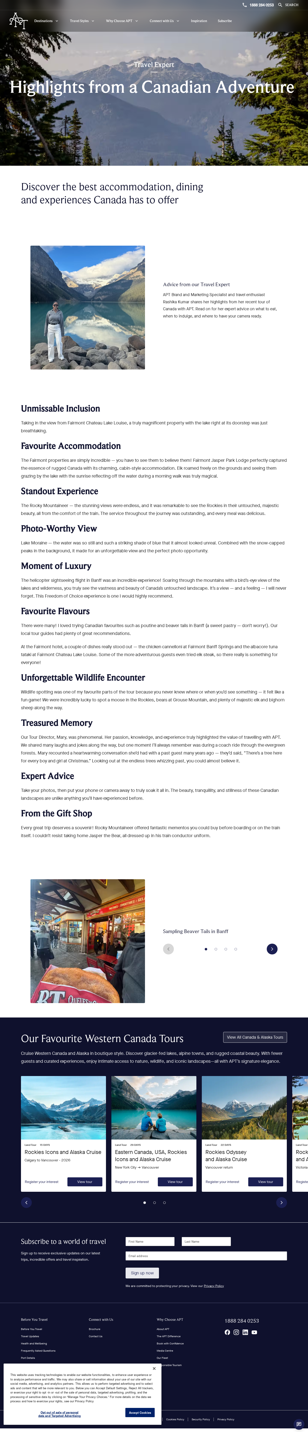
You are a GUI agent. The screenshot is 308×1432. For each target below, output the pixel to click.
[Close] (154, 1368)
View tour (84, 1182)
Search (291, 5)
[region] (82, 1394)
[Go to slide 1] (206, 949)
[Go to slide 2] (216, 949)
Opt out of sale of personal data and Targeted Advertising (59, 1414)
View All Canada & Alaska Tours (255, 1037)
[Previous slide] (168, 949)
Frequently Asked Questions (38, 1351)
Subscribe (225, 21)
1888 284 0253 (262, 4)
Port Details (28, 1358)
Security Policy (201, 1419)
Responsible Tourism (169, 1365)
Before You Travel (34, 1319)
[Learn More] (227, 1332)
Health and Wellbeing (34, 1343)
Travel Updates (30, 1336)
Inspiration (199, 21)
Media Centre (165, 1351)
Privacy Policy (214, 1286)
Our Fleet (162, 1358)
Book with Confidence (170, 1343)
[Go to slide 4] (236, 949)
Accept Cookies (140, 1412)
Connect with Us (101, 1319)
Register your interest (41, 1182)
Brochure (94, 1329)
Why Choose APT (170, 1319)
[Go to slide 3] (226, 949)
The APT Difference (169, 1336)
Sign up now (142, 1273)
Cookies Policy (175, 1419)
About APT (163, 1329)
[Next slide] (272, 949)
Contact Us (95, 1336)
